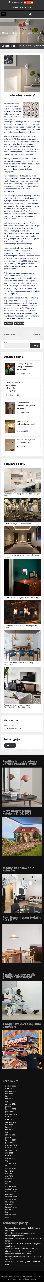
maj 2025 (9, 1124)
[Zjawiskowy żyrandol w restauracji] (22, 510)
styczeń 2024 (10, 1163)
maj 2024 (9, 1153)
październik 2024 (11, 1142)
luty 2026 (8, 1101)
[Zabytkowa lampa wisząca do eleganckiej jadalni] (22, 612)
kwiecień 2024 (10, 1155)
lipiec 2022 (9, 1202)
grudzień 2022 (10, 1189)
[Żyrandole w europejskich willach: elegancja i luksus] (22, 480)
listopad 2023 (10, 1166)
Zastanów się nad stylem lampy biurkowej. (21, 597)
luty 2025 (8, 1132)
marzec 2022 (10, 1209)
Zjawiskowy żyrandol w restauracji (18, 524)
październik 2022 (11, 1194)
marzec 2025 (10, 1129)
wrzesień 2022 (11, 1196)
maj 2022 (9, 1204)
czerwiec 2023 (10, 1173)
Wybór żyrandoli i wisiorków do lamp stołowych (18, 663)
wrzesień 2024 (11, 1145)
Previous (10, 334)
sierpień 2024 (10, 1148)
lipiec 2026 (9, 1088)
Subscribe (10, 745)
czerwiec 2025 (10, 1122)
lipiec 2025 (9, 1119)
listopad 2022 (10, 1191)
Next (35, 334)
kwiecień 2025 (10, 1127)
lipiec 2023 (9, 1171)
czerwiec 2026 (10, 1091)
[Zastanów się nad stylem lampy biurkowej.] (22, 577)
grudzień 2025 (10, 1106)
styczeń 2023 (10, 1186)
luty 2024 (8, 1160)
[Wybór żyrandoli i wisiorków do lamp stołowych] (22, 646)
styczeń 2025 (10, 1135)
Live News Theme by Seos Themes (22, 1279)
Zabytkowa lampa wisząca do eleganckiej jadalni (20, 626)
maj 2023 (9, 1176)
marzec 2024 (10, 1158)
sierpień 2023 (10, 1168)
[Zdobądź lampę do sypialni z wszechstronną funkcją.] (22, 540)
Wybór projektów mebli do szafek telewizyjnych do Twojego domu (17, 706)
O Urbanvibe (9, 725)
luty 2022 (8, 1212)
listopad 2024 (10, 1140)
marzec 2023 (10, 1181)
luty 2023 (8, 1184)
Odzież (9, 323)
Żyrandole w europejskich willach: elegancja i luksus (22, 495)
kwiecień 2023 (10, 1178)
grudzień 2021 (10, 1217)
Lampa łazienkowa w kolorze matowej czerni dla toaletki (26, 405)
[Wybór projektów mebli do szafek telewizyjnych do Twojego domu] (22, 685)
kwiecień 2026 (10, 1096)
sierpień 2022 (10, 1199)
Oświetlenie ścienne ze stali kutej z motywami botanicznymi (26, 424)
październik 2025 (11, 1111)
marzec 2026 (10, 1099)
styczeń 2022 (10, 1215)
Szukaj (6, 342)
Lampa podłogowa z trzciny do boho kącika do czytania (25, 367)
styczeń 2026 (10, 1104)
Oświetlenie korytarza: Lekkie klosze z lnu (21, 1248)
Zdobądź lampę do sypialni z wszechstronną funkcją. (21, 556)
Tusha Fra (20, 323)
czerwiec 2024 (10, 1150)
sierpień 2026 (10, 1086)
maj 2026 (9, 1093)
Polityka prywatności (12, 729)
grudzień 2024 (10, 1137)
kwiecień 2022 (10, 1207)
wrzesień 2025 (11, 1114)
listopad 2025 (10, 1109)
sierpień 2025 (10, 1117)
